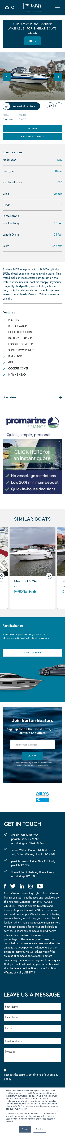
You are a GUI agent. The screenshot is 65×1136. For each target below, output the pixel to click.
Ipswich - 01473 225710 (24, 839)
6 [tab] (51, 811)
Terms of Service (37, 765)
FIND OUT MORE (33, 652)
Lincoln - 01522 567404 (24, 834)
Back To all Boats (32, 136)
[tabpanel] (32, 799)
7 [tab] (60, 811)
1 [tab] (4, 811)
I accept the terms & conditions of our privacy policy (31, 1079)
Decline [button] (39, 1129)
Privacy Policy (22, 765)
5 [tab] (41, 811)
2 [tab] (13, 811)
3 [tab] (23, 811)
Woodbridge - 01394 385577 (28, 843)
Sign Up (32, 755)
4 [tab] (32, 811)
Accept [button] (25, 1129)
